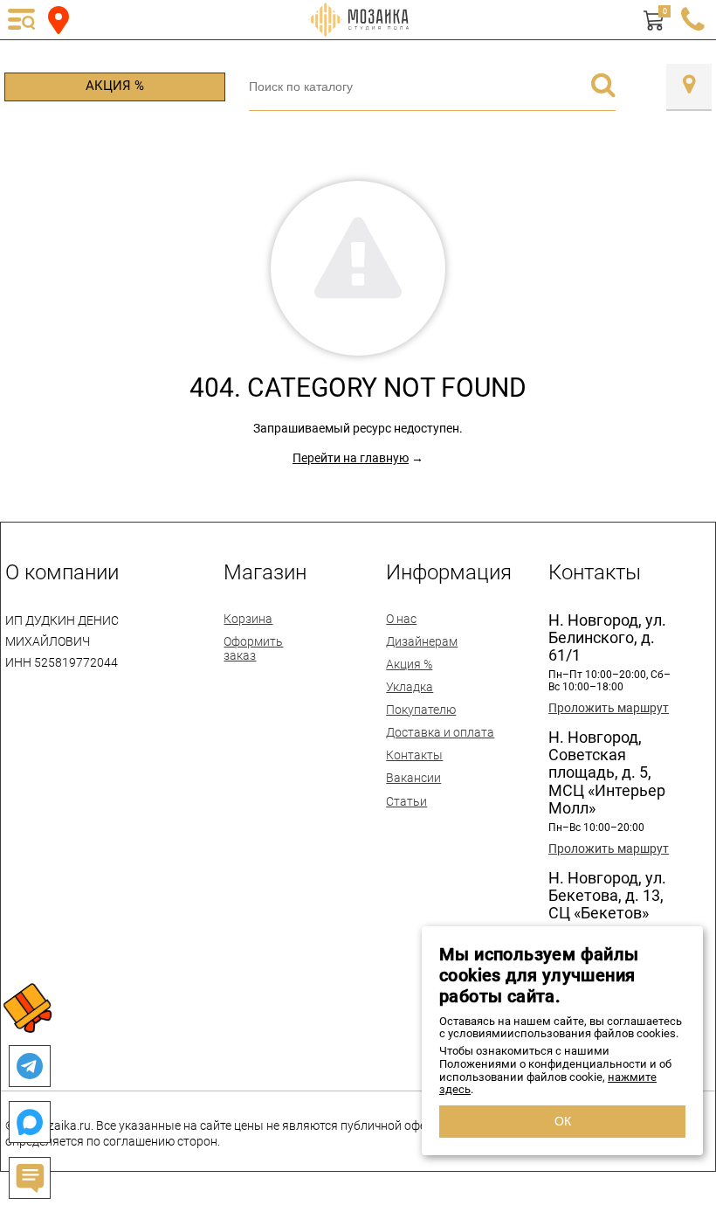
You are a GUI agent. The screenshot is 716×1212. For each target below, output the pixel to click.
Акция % (115, 85)
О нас (401, 619)
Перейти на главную (351, 458)
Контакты (414, 755)
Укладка (409, 687)
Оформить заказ (253, 648)
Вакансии (413, 778)
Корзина (248, 619)
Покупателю (421, 710)
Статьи (406, 801)
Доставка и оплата (440, 732)
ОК (562, 1121)
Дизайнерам (422, 641)
